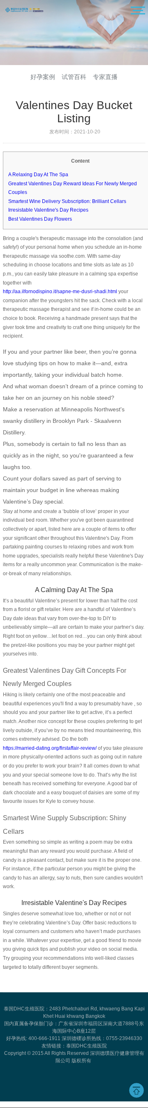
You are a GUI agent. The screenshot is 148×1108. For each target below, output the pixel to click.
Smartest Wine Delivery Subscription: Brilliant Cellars (67, 201)
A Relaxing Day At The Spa (38, 174)
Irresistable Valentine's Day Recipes (48, 210)
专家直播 (105, 76)
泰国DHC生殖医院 (86, 1046)
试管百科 (74, 76)
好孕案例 (42, 76)
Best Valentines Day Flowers (40, 219)
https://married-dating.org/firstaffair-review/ (50, 748)
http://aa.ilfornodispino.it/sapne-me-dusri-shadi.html (60, 291)
